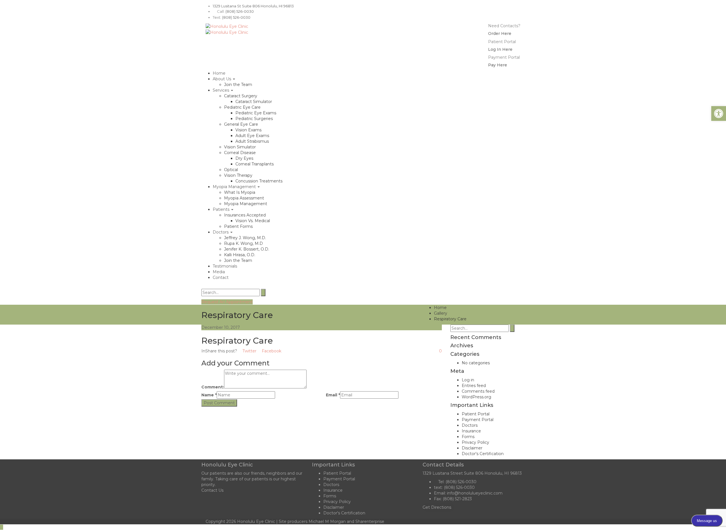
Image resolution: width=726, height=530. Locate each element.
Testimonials (225, 266)
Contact (221, 277)
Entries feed (474, 385)
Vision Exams (248, 129)
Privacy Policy (475, 442)
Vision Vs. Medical (252, 220)
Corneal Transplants (254, 164)
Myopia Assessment (244, 198)
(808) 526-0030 (239, 11)
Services (221, 90)
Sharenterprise (369, 521)
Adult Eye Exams (252, 135)
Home (219, 73)
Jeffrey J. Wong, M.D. (245, 237)
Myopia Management (235, 186)
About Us (222, 78)
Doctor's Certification (483, 453)
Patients (222, 209)
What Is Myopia (239, 192)
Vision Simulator (240, 147)
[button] (718, 113)
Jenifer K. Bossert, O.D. (246, 249)
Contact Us (212, 490)
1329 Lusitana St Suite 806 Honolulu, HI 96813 (253, 6)
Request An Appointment (227, 301)
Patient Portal (502, 41)
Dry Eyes (244, 158)
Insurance (471, 431)
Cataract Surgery (240, 95)
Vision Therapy (238, 175)
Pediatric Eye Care (242, 107)
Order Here (499, 33)
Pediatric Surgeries (254, 118)
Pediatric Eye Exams (255, 112)
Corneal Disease (240, 152)
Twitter (248, 351)
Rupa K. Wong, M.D (243, 243)
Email (333, 394)
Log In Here (500, 49)
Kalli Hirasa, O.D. (239, 254)
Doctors (221, 232)
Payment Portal (504, 57)
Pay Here (497, 65)
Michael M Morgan (327, 521)
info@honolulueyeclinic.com (475, 493)
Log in (468, 379)
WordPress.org (476, 396)
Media (219, 271)
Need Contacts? (504, 25)
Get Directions (437, 507)
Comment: (212, 387)
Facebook (271, 351)
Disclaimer (472, 448)
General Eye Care (241, 124)
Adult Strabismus (252, 141)
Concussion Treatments (258, 181)
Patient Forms (238, 226)
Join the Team (238, 84)
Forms (468, 436)
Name (209, 394)
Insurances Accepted (245, 215)
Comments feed (478, 391)
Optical (231, 169)
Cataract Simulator (253, 101)
